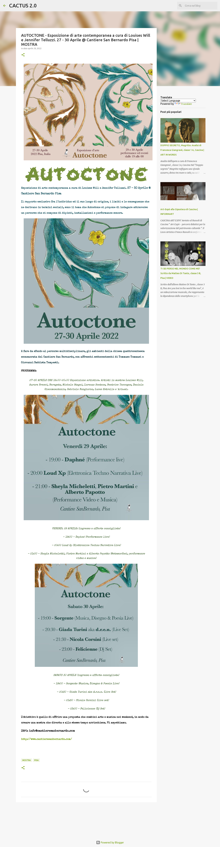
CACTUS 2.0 (23, 5)
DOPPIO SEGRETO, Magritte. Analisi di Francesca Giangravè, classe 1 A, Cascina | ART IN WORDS (182, 150)
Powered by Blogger (112, 842)
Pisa (36, 760)
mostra (26, 760)
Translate (186, 103)
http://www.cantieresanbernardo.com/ (46, 739)
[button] (23, 55)
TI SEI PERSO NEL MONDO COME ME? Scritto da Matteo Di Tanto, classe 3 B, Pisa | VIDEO (180, 273)
